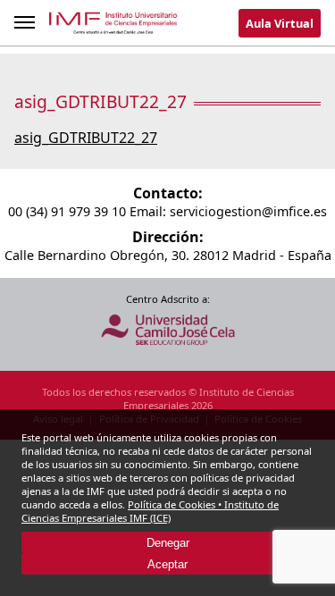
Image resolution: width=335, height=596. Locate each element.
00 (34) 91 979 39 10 (67, 211)
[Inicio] (114, 26)
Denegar (168, 543)
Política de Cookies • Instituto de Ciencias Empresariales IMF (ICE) (150, 511)
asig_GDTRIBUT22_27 (85, 137)
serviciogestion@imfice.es (248, 211)
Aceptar (167, 564)
